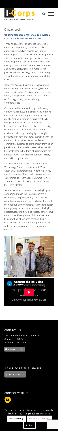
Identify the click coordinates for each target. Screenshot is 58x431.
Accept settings (16, 418)
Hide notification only (39, 418)
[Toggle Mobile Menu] (55, 3)
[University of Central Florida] (23, 3)
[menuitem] (42, 14)
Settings (29, 425)
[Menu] (49, 14)
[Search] (42, 14)
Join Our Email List (15, 374)
